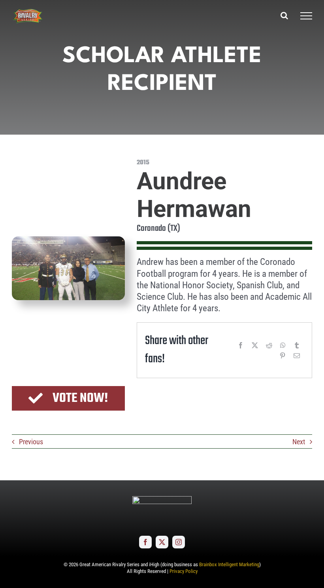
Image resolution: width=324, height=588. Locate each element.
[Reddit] (269, 345)
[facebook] (145, 542)
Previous (31, 442)
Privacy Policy (184, 571)
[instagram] (178, 542)
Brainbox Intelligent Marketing (229, 564)
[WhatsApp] (283, 345)
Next (298, 442)
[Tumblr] (297, 345)
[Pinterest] (282, 355)
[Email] (297, 355)
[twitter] (162, 542)
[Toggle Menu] (306, 15)
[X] (255, 345)
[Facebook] (241, 345)
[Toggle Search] (284, 15)
